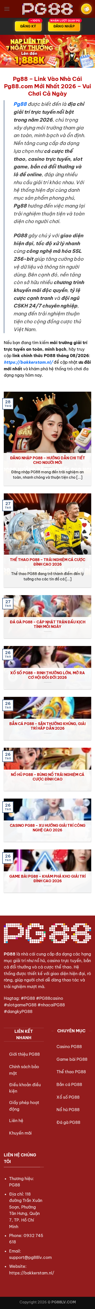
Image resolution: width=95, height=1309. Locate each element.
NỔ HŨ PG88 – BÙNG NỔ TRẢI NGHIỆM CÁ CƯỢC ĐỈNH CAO (47, 777)
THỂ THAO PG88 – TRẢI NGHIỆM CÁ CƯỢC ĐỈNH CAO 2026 (47, 562)
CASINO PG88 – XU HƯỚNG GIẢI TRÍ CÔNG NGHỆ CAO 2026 (47, 827)
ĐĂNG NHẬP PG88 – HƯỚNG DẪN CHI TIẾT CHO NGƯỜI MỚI (47, 460)
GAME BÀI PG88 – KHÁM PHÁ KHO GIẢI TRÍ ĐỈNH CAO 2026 (47, 878)
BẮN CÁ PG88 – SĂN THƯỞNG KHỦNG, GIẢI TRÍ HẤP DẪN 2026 (47, 726)
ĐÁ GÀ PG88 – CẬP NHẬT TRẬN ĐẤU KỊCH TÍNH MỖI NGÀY (47, 624)
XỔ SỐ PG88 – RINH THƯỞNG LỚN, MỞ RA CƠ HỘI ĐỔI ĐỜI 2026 (47, 675)
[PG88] (47, 9)
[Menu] (7, 9)
